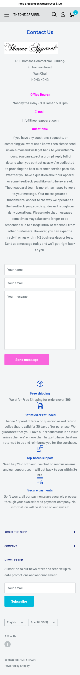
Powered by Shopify (17, 665)
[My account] (63, 14)
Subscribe (19, 601)
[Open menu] (6, 14)
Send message (26, 359)
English (11, 622)
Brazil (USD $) (39, 622)
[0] (72, 14)
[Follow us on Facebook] (7, 644)
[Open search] (54, 14)
